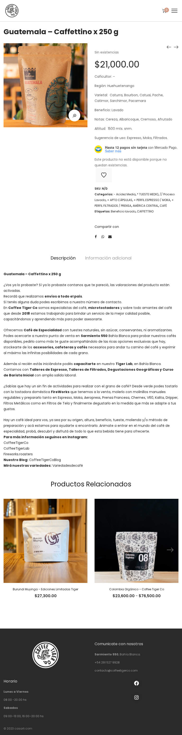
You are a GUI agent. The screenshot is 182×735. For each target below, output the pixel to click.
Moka (78, 397)
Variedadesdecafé (67, 465)
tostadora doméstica (42, 391)
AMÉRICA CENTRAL (145, 206)
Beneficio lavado (123, 211)
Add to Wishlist (104, 175)
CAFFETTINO (145, 211)
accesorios (43, 347)
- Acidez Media (125, 194)
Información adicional (108, 258)
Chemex (138, 397)
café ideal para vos (32, 420)
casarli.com (23, 728)
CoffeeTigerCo (16, 442)
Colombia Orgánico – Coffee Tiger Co (136, 589)
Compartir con (107, 226)
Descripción (63, 258)
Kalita (159, 397)
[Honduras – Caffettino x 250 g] (169, 46)
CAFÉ (163, 206)
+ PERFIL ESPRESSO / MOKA (152, 200)
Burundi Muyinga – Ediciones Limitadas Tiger (45, 589)
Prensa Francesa (115, 397)
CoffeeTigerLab (16, 448)
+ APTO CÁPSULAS (119, 200)
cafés (82, 347)
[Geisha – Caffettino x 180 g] (176, 46)
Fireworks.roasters (18, 454)
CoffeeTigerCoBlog (45, 459)
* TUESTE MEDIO (147, 194)
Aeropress (92, 397)
